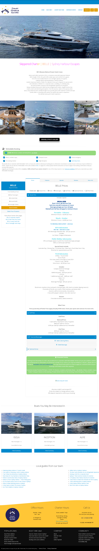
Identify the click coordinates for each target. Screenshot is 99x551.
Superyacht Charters (9, 536)
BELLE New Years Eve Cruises (13, 219)
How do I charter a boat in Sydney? (37, 534)
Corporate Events (71, 10)
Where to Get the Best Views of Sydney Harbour (15, 478)
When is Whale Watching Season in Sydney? (14, 483)
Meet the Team (58, 536)
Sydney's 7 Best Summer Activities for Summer (81, 476)
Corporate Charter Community (86, 537)
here (37, 165)
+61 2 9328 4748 (86, 518)
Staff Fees (32, 313)
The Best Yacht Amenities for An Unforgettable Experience (84, 472)
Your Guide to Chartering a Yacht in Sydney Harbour (16, 472)
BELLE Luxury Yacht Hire (13, 221)
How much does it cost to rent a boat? (38, 536)
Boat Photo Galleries (9, 534)
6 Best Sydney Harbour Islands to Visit (79, 483)
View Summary (16, 451)
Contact (80, 10)
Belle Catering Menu (62, 341)
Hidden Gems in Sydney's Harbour (78, 470)
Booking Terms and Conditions (37, 539)
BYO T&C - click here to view (61, 229)
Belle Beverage (62, 345)
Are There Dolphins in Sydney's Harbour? (13, 487)
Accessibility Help (83, 541)
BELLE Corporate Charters (13, 217)
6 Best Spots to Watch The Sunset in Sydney (14, 485)
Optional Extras (33, 349)
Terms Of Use (42, 548)
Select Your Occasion (13, 211)
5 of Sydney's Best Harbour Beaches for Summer (82, 478)
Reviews (76, 180)
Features (47, 180)
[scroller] (96, 549)
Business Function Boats (10, 537)
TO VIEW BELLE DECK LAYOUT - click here (61, 224)
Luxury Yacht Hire (59, 10)
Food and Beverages (36, 337)
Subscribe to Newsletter (84, 539)
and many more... (76, 161)
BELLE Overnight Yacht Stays (13, 223)
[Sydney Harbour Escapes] (10, 9)
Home (42, 10)
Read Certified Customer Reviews (87, 534)
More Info (90, 180)
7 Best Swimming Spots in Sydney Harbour (80, 481)
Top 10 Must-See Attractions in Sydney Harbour (15, 474)
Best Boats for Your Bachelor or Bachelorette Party (16, 476)
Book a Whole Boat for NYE (11, 541)
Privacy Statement (52, 548)
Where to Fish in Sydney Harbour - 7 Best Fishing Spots (17, 479)
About (55, 534)
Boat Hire (49, 10)
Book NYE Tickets (8, 539)
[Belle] (12, 108)
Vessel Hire (33, 195)
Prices (32, 180)
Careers (56, 537)
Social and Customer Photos (86, 536)
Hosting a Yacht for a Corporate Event (79, 474)
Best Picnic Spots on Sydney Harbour (79, 485)
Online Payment (58, 539)
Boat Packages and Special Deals (12, 543)
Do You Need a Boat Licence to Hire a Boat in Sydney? (17, 481)
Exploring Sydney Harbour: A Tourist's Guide (14, 470)
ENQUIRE (87, 10)
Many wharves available (62, 521)
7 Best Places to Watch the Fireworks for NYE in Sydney (84, 479)
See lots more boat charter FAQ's (37, 537)
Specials (62, 180)
